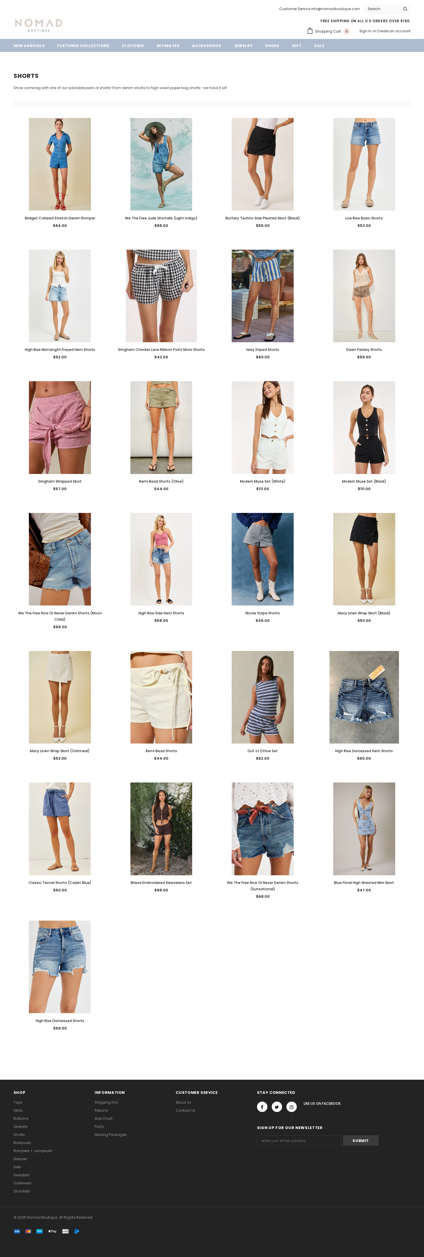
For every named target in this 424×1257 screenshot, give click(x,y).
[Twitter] (277, 1107)
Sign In (365, 31)
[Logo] (39, 24)
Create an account (393, 31)
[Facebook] (262, 1107)
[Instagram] (291, 1107)
